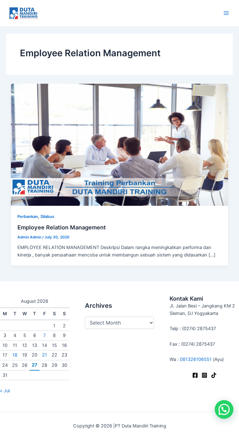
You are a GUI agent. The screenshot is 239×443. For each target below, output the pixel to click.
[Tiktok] (214, 375)
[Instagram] (204, 375)
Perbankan (27, 216)
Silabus (47, 216)
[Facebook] (195, 375)
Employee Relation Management (61, 227)
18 (14, 355)
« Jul (5, 391)
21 (44, 355)
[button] (224, 409)
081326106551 (196, 359)
